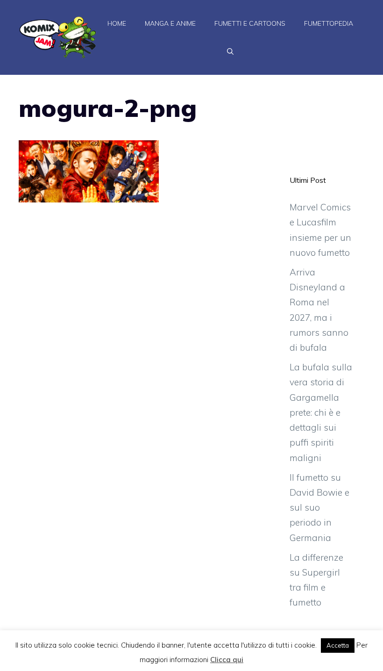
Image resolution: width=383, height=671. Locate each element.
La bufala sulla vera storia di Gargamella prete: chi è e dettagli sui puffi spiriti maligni (321, 412)
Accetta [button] (337, 645)
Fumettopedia (328, 23)
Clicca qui (226, 659)
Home (116, 23)
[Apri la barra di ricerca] (230, 51)
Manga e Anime (170, 23)
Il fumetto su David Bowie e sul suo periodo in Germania (319, 507)
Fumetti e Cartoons (249, 23)
